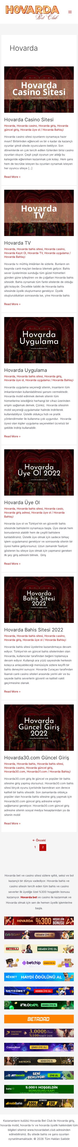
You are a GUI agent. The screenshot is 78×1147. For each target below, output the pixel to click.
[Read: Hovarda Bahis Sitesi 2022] (39, 599)
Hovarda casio (53, 508)
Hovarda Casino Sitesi (29, 120)
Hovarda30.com (14, 771)
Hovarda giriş (47, 125)
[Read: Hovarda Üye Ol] (39, 472)
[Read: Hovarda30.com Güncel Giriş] (39, 727)
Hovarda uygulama (56, 253)
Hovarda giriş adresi (17, 512)
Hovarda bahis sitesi (30, 249)
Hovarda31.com (37, 771)
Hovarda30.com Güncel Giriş (36, 758)
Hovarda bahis (26, 763)
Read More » (12, 177)
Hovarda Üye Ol (22, 502)
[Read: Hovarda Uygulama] (39, 339)
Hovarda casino (27, 125)
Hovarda (9, 125)
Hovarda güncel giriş (39, 767)
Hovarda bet (29, 897)
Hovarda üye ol (30, 129)
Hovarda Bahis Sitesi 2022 (33, 630)
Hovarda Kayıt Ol (15, 253)
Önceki (39, 840)
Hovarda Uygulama (25, 370)
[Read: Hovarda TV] (39, 212)
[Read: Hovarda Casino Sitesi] (39, 89)
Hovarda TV (17, 243)
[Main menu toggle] (70, 12)
